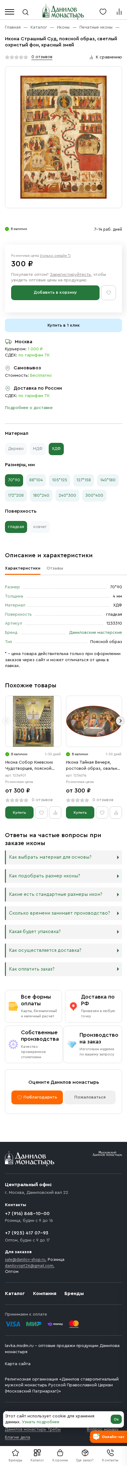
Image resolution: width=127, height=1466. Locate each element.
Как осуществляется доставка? (45, 950)
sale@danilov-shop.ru (25, 1259)
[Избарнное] (103, 11)
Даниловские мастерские (95, 632)
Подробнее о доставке (29, 408)
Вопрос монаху (103, 1429)
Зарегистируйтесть (70, 274)
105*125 (59, 480)
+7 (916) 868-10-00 (27, 1213)
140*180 (108, 480)
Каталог (37, 1460)
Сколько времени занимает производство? (59, 913)
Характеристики (22, 568)
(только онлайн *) (55, 255)
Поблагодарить (40, 1097)
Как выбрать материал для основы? (50, 857)
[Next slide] (120, 720)
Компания (44, 1293)
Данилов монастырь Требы (33, 1429)
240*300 (67, 495)
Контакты (110, 1460)
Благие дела (17, 1437)
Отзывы (55, 568)
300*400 (94, 495)
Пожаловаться (90, 1097)
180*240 (41, 495)
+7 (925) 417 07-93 (26, 1232)
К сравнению (109, 57)
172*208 (16, 495)
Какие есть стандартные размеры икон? (55, 894)
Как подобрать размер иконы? (44, 876)
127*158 (83, 480)
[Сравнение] (119, 11)
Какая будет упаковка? (35, 931)
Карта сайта (18, 1364)
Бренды (74, 1293)
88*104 (36, 480)
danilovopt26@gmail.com (29, 1266)
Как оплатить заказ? (32, 969)
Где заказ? (85, 1460)
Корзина (60, 1460)
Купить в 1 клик (63, 325)
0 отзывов (41, 57)
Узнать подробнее (40, 1422)
